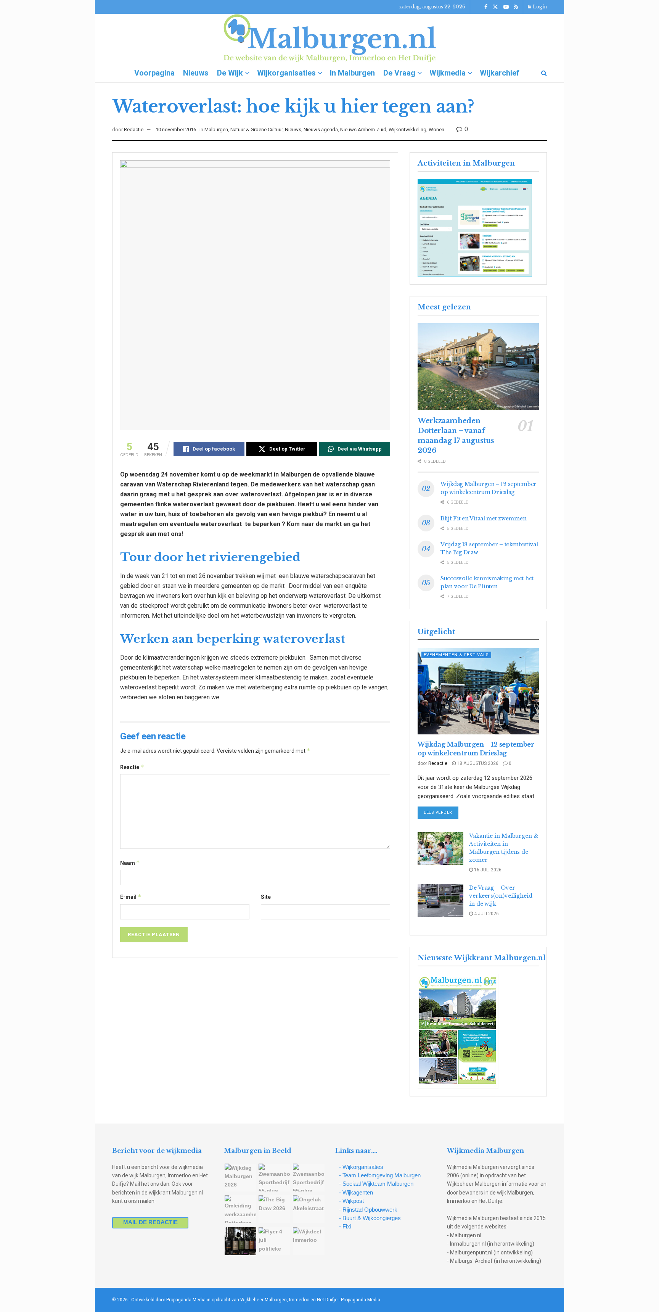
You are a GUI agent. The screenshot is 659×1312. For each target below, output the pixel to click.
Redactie (133, 129)
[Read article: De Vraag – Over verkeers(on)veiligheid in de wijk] (440, 900)
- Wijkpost (351, 1201)
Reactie (132, 767)
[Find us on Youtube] (506, 7)
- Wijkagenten (356, 1192)
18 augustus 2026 (477, 763)
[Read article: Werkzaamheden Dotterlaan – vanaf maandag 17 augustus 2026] (478, 366)
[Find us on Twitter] (495, 7)
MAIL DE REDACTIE (150, 1222)
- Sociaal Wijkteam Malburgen (376, 1183)
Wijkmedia (447, 72)
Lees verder (441, 812)
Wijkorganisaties (286, 72)
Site (266, 897)
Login (539, 7)
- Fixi (345, 1226)
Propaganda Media (360, 1299)
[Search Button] (544, 72)
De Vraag (399, 72)
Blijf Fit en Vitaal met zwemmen (483, 518)
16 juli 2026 (487, 870)
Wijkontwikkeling (407, 129)
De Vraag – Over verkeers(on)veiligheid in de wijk (500, 895)
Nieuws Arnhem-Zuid (363, 129)
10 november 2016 (176, 129)
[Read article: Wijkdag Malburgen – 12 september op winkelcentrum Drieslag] (478, 691)
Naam (130, 862)
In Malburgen (352, 72)
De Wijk (230, 72)
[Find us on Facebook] (485, 7)
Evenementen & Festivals (456, 654)
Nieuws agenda (321, 129)
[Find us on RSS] (516, 7)
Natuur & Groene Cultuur (256, 129)
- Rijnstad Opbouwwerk (368, 1209)
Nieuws (196, 72)
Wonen (436, 129)
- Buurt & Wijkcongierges (370, 1218)
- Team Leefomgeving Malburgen (380, 1175)
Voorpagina (154, 72)
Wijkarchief (499, 72)
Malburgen (216, 129)
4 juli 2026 (486, 913)
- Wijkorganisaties (361, 1167)
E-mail (130, 896)
